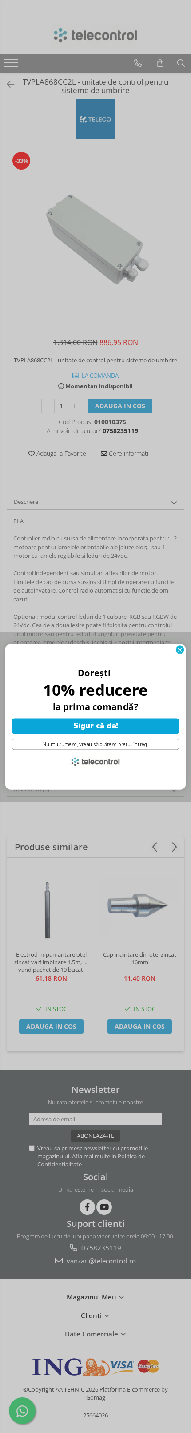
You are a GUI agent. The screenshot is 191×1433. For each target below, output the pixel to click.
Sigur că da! (95, 725)
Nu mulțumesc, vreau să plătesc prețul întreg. (95, 744)
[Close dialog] (179, 649)
